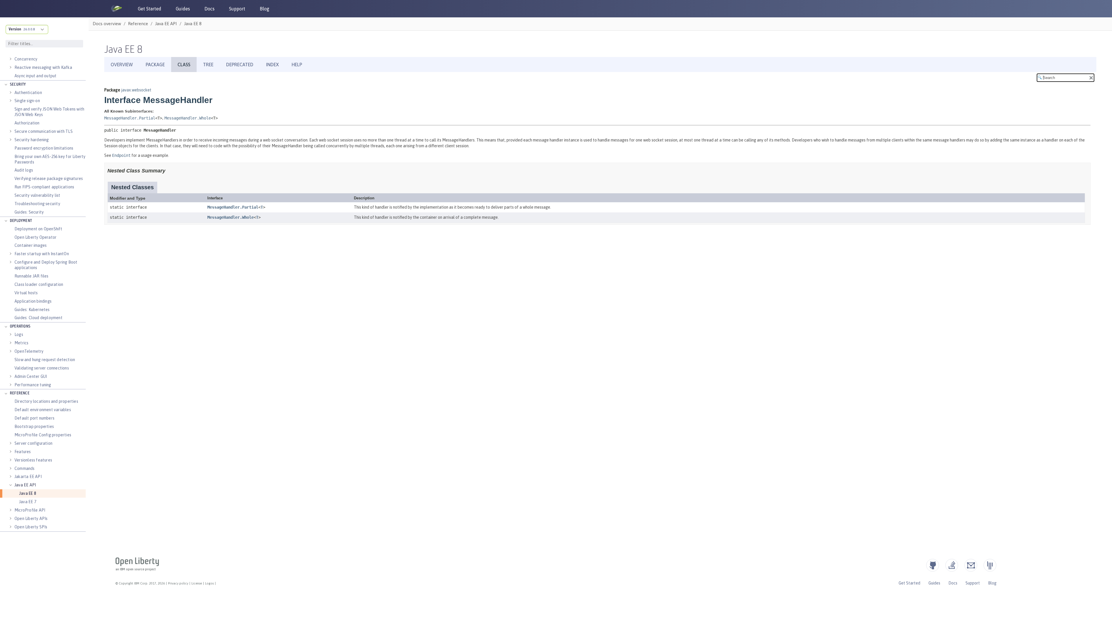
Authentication (28, 92)
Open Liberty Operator (35, 237)
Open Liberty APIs (30, 518)
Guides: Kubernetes (32, 309)
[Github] (932, 565)
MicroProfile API (29, 510)
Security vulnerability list (37, 195)
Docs (209, 8)
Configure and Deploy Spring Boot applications (45, 265)
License (196, 583)
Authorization (27, 123)
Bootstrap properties (34, 426)
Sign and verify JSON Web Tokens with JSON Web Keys (49, 112)
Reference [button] (20, 393)
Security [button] (18, 84)
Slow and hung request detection (44, 359)
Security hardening (31, 139)
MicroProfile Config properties (42, 435)
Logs (18, 334)
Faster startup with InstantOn (41, 253)
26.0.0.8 (29, 29)
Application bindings (33, 301)
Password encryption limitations (43, 148)
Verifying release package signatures (48, 178)
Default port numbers (34, 418)
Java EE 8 (27, 493)
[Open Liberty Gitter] (989, 565)
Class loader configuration (38, 284)
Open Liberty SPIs (30, 527)
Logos (209, 583)
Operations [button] (20, 326)
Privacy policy (178, 583)
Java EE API (25, 485)
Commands (24, 468)
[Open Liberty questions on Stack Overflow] (951, 565)
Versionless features (33, 460)
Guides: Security (29, 212)
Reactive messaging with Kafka (43, 67)
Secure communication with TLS (43, 131)
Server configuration (33, 443)
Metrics (21, 343)
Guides (183, 8)
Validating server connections (41, 368)
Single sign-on (27, 100)
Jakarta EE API (28, 476)
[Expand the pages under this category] (10, 59)
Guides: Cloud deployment (38, 317)
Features (22, 451)
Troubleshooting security (37, 203)
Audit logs (23, 170)
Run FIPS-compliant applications (44, 187)
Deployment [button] (21, 221)
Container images (30, 245)
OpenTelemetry (29, 351)
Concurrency (25, 59)
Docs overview (107, 23)
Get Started (149, 8)
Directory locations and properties (46, 401)
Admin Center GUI (30, 376)
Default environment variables (42, 409)
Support (237, 8)
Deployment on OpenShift (38, 229)
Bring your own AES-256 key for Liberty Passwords (50, 159)
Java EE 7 (27, 501)
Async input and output (35, 75)
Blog (264, 8)
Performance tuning (32, 385)
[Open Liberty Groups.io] (970, 565)
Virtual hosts (26, 293)
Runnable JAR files (31, 276)
